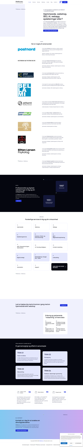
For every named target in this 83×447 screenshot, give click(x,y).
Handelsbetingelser (25, 444)
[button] (81, 434)
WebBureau (19, 1)
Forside (29, 2)
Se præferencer (78, 443)
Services (34, 2)
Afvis (71, 443)
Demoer (38, 2)
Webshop (43, 2)
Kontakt (55, 2)
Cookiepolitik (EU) (49, 444)
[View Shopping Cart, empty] (60, 2)
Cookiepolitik (70, 445)
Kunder (48, 2)
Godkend (64, 443)
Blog (51, 2)
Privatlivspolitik (33, 444)
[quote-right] (30, 392)
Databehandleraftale (57, 444)
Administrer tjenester (63, 440)
